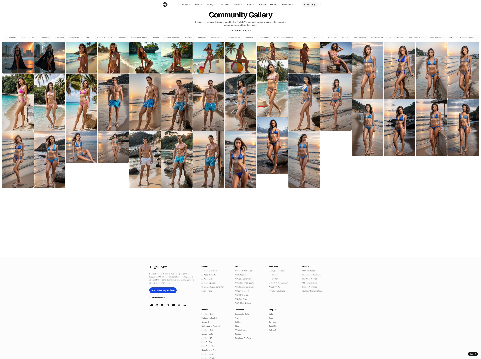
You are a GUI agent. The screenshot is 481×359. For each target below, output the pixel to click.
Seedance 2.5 (207, 314)
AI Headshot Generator (244, 271)
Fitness (345, 37)
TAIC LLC (272, 330)
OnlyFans (45, 37)
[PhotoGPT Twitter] (157, 305)
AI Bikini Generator (309, 283)
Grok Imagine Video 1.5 (210, 326)
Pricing (262, 4)
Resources (286, 4)
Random (12, 37)
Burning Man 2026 (104, 37)
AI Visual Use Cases (277, 271)
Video (197, 4)
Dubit (271, 318)
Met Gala (88, 37)
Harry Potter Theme (417, 37)
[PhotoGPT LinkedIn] (184, 305)
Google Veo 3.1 (207, 334)
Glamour (155, 37)
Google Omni (206, 322)
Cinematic (122, 37)
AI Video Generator (208, 275)
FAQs (271, 314)
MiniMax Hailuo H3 (209, 318)
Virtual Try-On (274, 287)
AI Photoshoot (240, 275)
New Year (189, 37)
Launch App (309, 4)
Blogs (250, 4)
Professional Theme (139, 37)
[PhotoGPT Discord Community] (151, 305)
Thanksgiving (303, 37)
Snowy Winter (216, 37)
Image (185, 4)
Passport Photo (233, 37)
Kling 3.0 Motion (208, 346)
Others (23, 37)
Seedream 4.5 (207, 354)
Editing (209, 4)
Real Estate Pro (377, 37)
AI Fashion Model (242, 291)
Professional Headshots (311, 275)
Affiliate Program (241, 330)
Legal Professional (396, 37)
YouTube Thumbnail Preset (312, 291)
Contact (238, 334)
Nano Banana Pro (208, 350)
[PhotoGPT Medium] (179, 305)
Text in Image (206, 291)
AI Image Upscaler (208, 283)
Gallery (273, 4)
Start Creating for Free (163, 290)
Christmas (249, 37)
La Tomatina (59, 37)
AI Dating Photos (241, 299)
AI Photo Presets (309, 271)
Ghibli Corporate (359, 37)
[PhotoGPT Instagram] (162, 305)
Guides (237, 4)
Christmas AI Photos (310, 279)
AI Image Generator (209, 271)
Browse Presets (158, 297)
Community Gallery (243, 314)
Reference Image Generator (212, 287)
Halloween (332, 37)
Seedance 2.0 (207, 330)
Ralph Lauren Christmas (283, 37)
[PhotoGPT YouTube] (173, 305)
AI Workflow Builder (243, 303)
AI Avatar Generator (243, 279)
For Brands (273, 275)
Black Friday (263, 37)
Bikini (34, 37)
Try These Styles (238, 30)
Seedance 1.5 (206, 338)
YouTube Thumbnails (277, 291)
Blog (237, 326)
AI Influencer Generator (244, 287)
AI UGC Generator (242, 295)
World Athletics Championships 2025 (463, 37)
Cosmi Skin (273, 326)
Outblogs (272, 322)
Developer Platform (243, 338)
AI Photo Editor (207, 279)
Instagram (202, 37)
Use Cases (225, 4)
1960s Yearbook (436, 37)
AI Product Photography (244, 283)
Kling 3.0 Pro (206, 342)
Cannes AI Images (309, 287)
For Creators (273, 279)
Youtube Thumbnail (172, 37)
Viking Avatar (74, 37)
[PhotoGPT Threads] (168, 305)
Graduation (318, 37)
